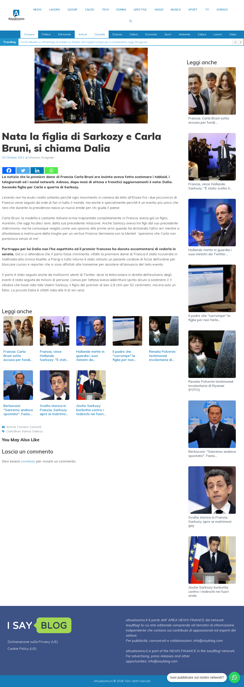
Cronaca (29, 34)
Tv (207, 9)
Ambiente (184, 34)
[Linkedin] (37, 170)
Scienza (222, 9)
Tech (105, 9)
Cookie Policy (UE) (22, 648)
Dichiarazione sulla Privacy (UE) (33, 641)
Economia (151, 34)
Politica (46, 34)
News (37, 9)
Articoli (83, 34)
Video (233, 34)
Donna (121, 9)
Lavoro (54, 9)
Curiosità (100, 34)
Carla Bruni (13, 431)
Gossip (72, 9)
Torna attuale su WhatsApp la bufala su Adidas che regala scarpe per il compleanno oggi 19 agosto (83, 42)
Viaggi (158, 9)
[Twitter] (23, 170)
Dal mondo (64, 34)
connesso (28, 461)
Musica (176, 9)
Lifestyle (140, 9)
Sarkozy (37, 431)
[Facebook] (9, 170)
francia (26, 431)
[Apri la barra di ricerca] (130, 21)
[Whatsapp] (51, 170)
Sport (192, 9)
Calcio (89, 9)
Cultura (134, 34)
